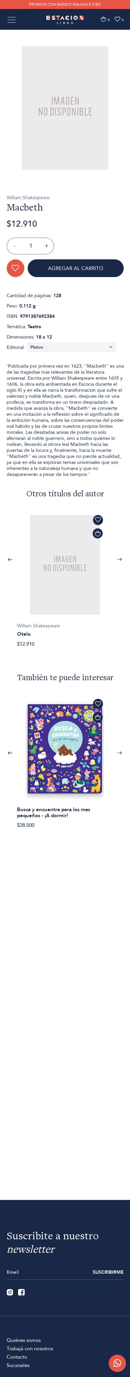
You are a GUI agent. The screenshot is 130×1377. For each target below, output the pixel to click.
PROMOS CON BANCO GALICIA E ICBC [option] (65, 4)
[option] (65, 107)
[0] (103, 19)
